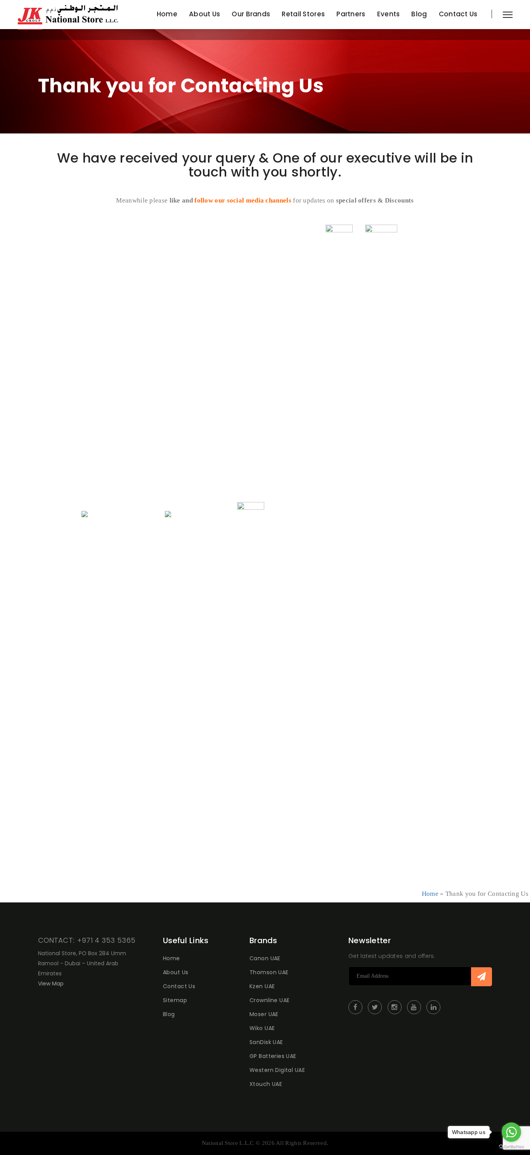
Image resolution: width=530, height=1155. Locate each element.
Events (388, 14)
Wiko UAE (262, 1028)
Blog (419, 14)
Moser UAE (264, 1014)
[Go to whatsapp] (511, 1132)
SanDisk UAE (266, 1042)
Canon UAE (265, 958)
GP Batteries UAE (272, 1056)
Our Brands (251, 14)
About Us (204, 14)
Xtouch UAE (265, 1084)
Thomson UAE (269, 972)
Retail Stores (303, 14)
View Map (51, 983)
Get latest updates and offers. (391, 956)
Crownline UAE (269, 1000)
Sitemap (175, 1000)
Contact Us (458, 14)
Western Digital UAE (277, 1070)
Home (167, 14)
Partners (350, 14)
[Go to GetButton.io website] (511, 1147)
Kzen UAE (262, 986)
